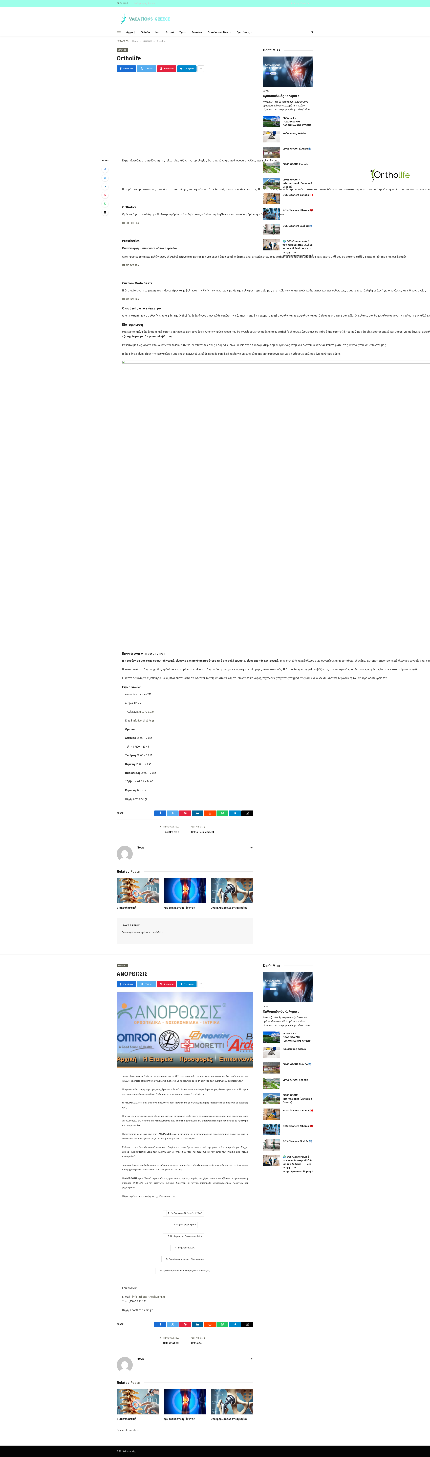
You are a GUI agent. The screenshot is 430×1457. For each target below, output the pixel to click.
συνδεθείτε (157, 932)
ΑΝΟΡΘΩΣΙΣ (172, 832)
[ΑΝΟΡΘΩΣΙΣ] (185, 1030)
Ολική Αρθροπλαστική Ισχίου (229, 907)
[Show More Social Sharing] (200, 68)
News (140, 847)
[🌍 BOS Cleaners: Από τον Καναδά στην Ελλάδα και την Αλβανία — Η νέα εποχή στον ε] (271, 244)
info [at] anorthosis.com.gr (148, 1296)
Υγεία (182, 32)
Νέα (157, 32)
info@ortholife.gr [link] (143, 720)
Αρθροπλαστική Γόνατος (179, 907)
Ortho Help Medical (202, 832)
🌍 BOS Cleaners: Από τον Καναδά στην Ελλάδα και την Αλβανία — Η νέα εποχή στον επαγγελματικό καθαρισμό (298, 248)
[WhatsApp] (105, 203)
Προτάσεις (243, 32)
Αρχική (130, 32)
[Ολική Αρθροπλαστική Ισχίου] (232, 890)
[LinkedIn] (105, 186)
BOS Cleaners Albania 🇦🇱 (298, 210)
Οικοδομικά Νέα (218, 32)
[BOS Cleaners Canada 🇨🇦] (271, 198)
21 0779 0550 (146, 711)
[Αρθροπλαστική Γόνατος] (185, 890)
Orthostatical (171, 1342)
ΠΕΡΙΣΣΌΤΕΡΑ (130, 223)
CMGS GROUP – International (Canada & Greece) (297, 183)
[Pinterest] (105, 195)
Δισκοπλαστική (126, 907)
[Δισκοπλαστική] (138, 890)
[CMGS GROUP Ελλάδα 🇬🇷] (271, 152)
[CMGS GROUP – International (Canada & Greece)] (271, 183)
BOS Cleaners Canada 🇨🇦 (298, 194)
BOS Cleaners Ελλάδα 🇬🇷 (297, 225)
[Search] (311, 32)
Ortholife (196, 1342)
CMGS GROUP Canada (295, 164)
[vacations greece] (146, 18)
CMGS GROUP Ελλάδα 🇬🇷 (297, 148)
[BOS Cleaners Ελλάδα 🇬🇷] (271, 229)
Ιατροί (170, 32)
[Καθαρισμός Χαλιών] (271, 137)
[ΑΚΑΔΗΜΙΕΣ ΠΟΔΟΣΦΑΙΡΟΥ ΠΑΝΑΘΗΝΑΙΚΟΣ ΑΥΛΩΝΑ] (271, 121)
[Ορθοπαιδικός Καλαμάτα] (288, 72)
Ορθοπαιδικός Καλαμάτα (281, 96)
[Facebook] (105, 169)
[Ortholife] (185, 114)
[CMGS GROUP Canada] (271, 167)
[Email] (105, 212)
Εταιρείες (122, 50)
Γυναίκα (197, 32)
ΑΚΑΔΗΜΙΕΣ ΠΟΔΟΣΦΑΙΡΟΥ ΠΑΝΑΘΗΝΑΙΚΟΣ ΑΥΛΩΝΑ (297, 121)
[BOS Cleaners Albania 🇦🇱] (271, 214)
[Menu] (119, 32)
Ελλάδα (145, 32)
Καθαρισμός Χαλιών (144, 3)
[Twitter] (105, 178)
